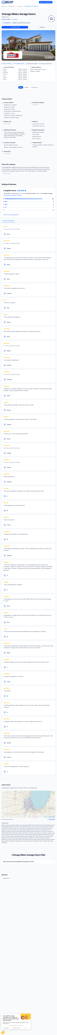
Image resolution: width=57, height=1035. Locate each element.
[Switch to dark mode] (37, 2)
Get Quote (42, 27)
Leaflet (45, 817)
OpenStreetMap (52, 817)
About (20, 87)
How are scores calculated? (10, 214)
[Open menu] (55, 2)
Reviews (27, 87)
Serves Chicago (7, 63)
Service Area (34, 87)
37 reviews (14, 19)
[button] (4, 792)
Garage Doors (6, 878)
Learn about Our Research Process (12, 195)
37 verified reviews (19, 63)
